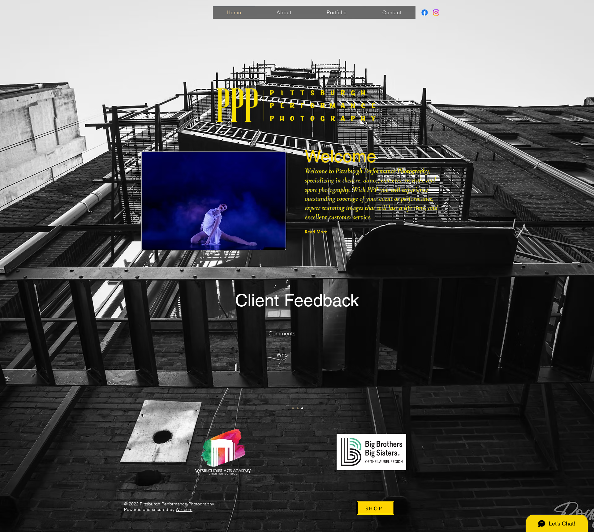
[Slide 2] (298, 408)
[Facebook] (424, 12)
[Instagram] (436, 12)
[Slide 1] (293, 408)
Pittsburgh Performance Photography (382, 171)
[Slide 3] (302, 408)
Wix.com (184, 509)
